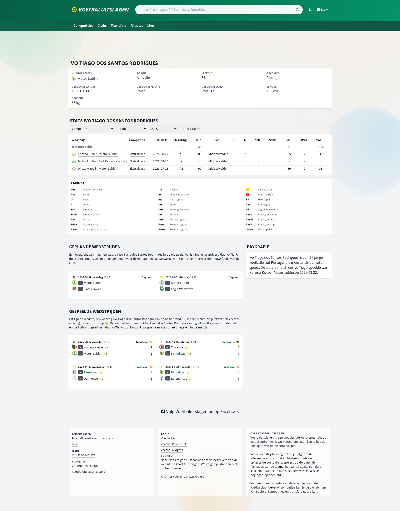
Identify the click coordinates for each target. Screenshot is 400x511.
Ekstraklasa (137, 154)
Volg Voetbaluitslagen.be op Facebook (202, 411)
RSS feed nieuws (83, 455)
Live (150, 25)
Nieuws (137, 25)
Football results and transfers (92, 438)
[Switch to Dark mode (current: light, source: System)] (310, 9)
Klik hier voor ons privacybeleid (183, 477)
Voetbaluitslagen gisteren (90, 472)
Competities (83, 25)
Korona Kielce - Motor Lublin (98, 154)
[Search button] (297, 10)
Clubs (102, 25)
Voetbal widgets (172, 450)
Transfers (118, 25)
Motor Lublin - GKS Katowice (98, 161)
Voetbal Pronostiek (174, 444)
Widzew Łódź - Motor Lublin (97, 168)
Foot (75, 444)
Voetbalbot (168, 438)
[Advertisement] (200, 45)
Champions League (85, 466)
